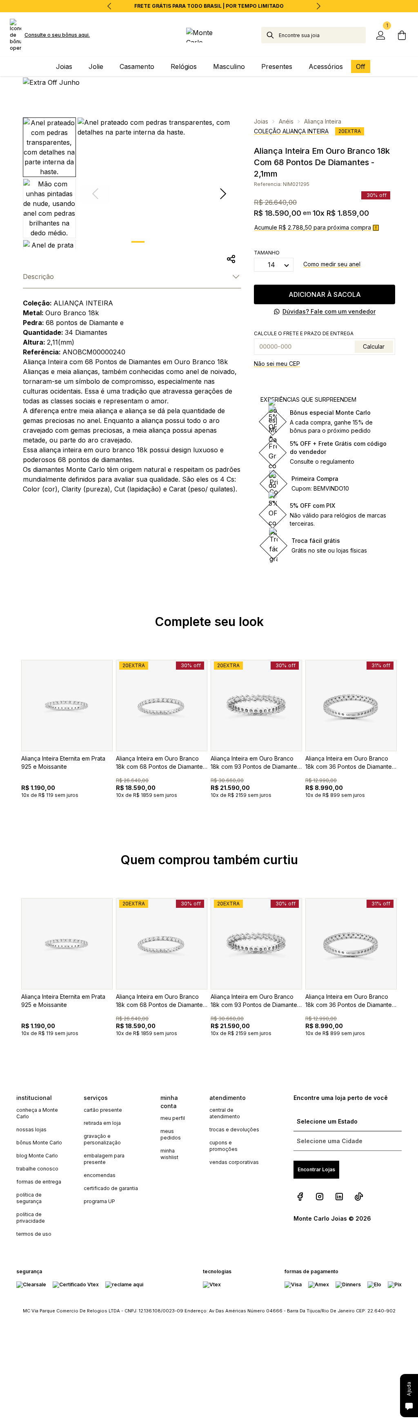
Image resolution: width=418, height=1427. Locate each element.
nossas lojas (31, 1129)
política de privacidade (30, 1217)
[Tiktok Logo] (358, 1196)
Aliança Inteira (322, 121)
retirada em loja (102, 1123)
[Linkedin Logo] (339, 1196)
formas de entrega (38, 1182)
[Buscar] (270, 35)
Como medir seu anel (331, 264)
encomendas (100, 1175)
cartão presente (103, 1110)
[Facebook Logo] (300, 1196)
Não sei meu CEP (277, 363)
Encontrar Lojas (316, 1169)
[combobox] (322, 35)
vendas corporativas (234, 1162)
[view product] (67, 705)
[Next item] (318, 6)
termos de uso (33, 1234)
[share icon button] (231, 259)
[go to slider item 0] (138, 242)
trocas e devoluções (234, 1129)
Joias (261, 121)
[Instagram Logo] (319, 1196)
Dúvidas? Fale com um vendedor (329, 311)
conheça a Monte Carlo (37, 1113)
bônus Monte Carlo (39, 1142)
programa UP (99, 1201)
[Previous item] (109, 6)
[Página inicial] (208, 35)
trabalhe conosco (37, 1169)
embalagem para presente (104, 1159)
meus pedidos (170, 1134)
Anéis (286, 121)
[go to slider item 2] (180, 242)
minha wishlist (169, 1154)
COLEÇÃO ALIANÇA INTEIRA (291, 131)
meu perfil (172, 1118)
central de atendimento (224, 1113)
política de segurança (29, 1198)
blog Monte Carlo (37, 1156)
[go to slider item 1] (159, 242)
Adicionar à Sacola (325, 294)
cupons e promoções (223, 1145)
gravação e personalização (102, 1139)
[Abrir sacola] (401, 35)
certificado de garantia (111, 1188)
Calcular (374, 346)
